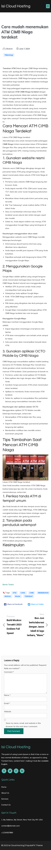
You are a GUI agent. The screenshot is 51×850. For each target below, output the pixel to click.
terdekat (29, 596)
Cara (23, 593)
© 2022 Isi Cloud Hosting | (13, 845)
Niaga (18, 596)
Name (7, 695)
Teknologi (9, 55)
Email (7, 703)
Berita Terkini (8, 584)
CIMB (31, 593)
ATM (15, 593)
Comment (9, 672)
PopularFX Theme (34, 845)
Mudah (8, 596)
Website (7, 711)
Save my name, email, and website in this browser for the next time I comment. (23, 725)
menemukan (43, 593)
